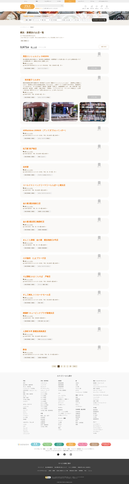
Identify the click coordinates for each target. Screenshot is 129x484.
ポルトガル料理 (44, 405)
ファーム (92, 1)
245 (70, 366)
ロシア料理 (43, 397)
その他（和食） (27, 399)
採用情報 (81, 470)
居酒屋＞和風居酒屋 (42, 229)
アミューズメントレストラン (100, 386)
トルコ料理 (43, 401)
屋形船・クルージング (98, 383)
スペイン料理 (44, 394)
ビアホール (61, 388)
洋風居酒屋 (61, 386)
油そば (59, 424)
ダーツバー (61, 402)
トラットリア (26, 433)
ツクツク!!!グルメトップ (24, 27)
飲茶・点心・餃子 (45, 415)
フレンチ (25, 428)
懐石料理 (78, 417)
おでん (24, 395)
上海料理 (43, 421)
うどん (59, 426)
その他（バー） (62, 404)
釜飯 (77, 424)
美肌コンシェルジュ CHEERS (36, 56)
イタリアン (25, 431)
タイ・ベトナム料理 (63, 411)
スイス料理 (43, 399)
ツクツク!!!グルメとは (41, 470)
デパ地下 (95, 415)
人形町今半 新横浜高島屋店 (34, 331)
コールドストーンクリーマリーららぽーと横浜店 (44, 185)
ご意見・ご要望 (51, 470)
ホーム (25, 1)
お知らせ (96, 8)
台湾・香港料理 (44, 424)
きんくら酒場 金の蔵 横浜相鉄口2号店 (40, 240)
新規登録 (37, 8)
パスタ (24, 424)
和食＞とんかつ (41, 156)
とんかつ (25, 401)
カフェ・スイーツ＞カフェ (43, 266)
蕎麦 (59, 427)
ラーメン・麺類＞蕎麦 (43, 284)
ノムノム (90, 470)
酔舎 (25, 349)
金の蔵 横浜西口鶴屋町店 (33, 222)
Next (74, 366)
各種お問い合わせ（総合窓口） (84, 467)
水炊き (77, 383)
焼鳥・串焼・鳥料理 (28, 394)
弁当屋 (94, 413)
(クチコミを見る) (30, 63)
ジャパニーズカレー (98, 429)
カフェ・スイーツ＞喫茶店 (43, 138)
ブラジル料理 (44, 406)
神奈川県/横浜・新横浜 (29, 68)
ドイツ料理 (43, 395)
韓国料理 (60, 409)
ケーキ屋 (25, 417)
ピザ (24, 426)
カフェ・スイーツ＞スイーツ (44, 193)
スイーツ (25, 413)
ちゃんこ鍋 (78, 388)
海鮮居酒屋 (61, 384)
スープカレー (96, 431)
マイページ (107, 8)
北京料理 (43, 417)
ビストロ (25, 430)
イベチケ (59, 1)
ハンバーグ (43, 384)
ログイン (40, 8)
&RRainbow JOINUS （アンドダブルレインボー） (45, 130)
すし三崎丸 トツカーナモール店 (36, 295)
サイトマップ (41, 467)
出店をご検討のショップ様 (62, 470)
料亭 (77, 420)
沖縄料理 (78, 413)
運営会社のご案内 (73, 470)
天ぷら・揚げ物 (27, 386)
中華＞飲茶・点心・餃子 (43, 321)
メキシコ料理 (44, 408)
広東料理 (43, 423)
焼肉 (77, 397)
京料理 (77, 419)
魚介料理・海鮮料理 (28, 384)
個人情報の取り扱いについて (61, 467)
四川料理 (43, 419)
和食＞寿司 (40, 302)
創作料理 (95, 409)
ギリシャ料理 (44, 403)
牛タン (77, 404)
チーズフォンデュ (45, 388)
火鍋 (77, 384)
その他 (94, 417)
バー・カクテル (62, 395)
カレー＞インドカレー (43, 68)
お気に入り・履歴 (85, 8)
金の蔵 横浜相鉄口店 (32, 203)
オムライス (43, 386)
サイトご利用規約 (72, 467)
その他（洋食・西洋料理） (47, 410)
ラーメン (60, 420)
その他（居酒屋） (62, 390)
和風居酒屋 (61, 383)
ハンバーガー (44, 392)
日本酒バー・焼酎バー (63, 399)
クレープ (25, 410)
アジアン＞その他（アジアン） (44, 174)
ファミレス (96, 399)
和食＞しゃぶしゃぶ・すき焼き (44, 339)
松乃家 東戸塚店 (30, 149)
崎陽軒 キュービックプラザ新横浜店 (38, 313)
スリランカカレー (97, 427)
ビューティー (81, 1)
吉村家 (26, 167)
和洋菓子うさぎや (31, 80)
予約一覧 (92, 8)
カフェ (24, 412)
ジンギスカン (79, 406)
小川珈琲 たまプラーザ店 (34, 258)
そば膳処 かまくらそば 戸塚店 (36, 276)
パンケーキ (25, 406)
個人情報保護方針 (49, 467)
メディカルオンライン (103, 1)
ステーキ (78, 402)
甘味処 (24, 419)
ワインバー (61, 397)
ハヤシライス (44, 383)
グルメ (70, 1)
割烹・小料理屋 (79, 422)
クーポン (101, 8)
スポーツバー (61, 401)
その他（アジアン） (63, 415)
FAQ (85, 470)
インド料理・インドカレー (64, 413)
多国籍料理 (96, 411)
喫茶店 (24, 408)
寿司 (24, 383)
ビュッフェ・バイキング (99, 392)
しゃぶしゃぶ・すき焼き (29, 388)
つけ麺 (59, 422)
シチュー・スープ (45, 390)
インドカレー (96, 424)
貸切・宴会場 (96, 388)
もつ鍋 (77, 386)
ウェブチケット (48, 1)
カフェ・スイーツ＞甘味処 (43, 97)
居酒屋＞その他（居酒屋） (43, 211)
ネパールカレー (97, 426)
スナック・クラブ (97, 390)
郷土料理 (78, 415)
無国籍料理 (96, 419)
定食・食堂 (25, 397)
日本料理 (78, 411)
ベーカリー (25, 415)
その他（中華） (44, 426)
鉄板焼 (77, 401)
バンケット (96, 384)
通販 (37, 1)
